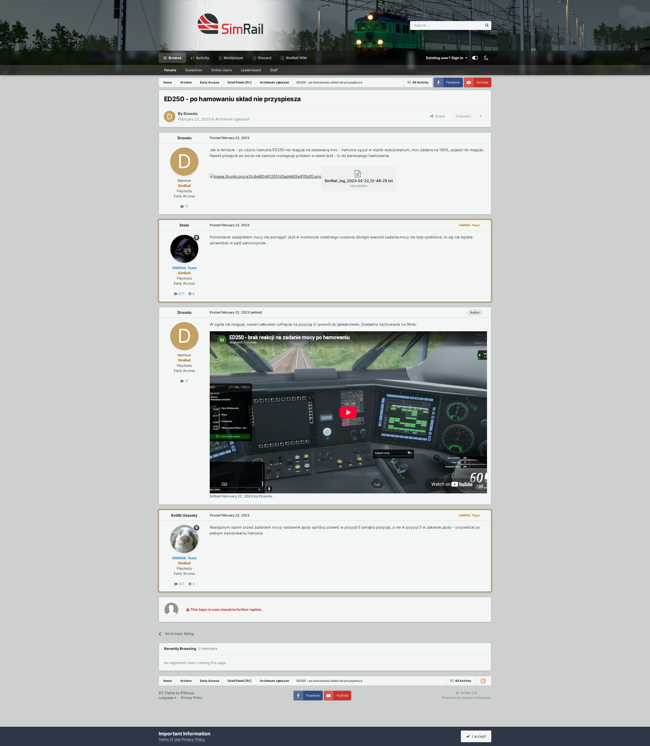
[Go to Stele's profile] (184, 249)
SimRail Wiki (296, 58)
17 (186, 206)
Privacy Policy (191, 698)
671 (180, 294)
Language (166, 698)
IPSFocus (187, 693)
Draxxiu (191, 113)
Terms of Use (170, 739)
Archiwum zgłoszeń (232, 119)
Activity (202, 58)
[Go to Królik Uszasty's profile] (184, 539)
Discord (264, 58)
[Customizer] (475, 58)
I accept (478, 736)
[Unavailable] (265, 176)
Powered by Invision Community (466, 698)
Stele (184, 225)
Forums (170, 70)
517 (181, 584)
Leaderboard (251, 70)
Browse (175, 58)
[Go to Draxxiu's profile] (169, 116)
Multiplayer (233, 58)
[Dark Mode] (486, 58)
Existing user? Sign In (445, 58)
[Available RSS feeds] (483, 681)
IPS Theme (167, 693)
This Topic (467, 25)
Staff (274, 70)
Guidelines (193, 70)
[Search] (486, 25)
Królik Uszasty (184, 515)
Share (439, 116)
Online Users (221, 70)
